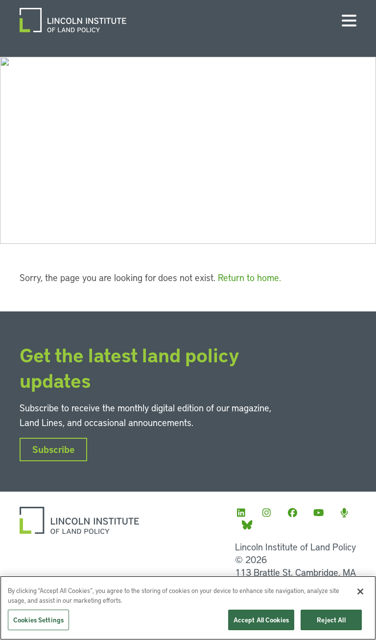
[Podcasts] (347, 512)
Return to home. (249, 277)
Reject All (331, 620)
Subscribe (53, 449)
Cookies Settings (38, 620)
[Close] (360, 591)
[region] (188, 608)
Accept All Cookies (261, 620)
